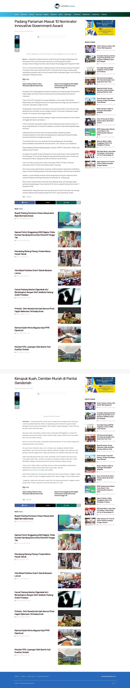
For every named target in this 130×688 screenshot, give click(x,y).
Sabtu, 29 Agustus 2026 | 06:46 (106, 84)
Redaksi (17, 676)
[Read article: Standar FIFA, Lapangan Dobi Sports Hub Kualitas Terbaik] (69, 354)
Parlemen (77, 14)
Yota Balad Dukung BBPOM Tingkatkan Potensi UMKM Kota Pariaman (105, 69)
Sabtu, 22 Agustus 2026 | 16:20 (106, 137)
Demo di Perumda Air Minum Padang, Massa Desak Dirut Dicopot (105, 120)
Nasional (54, 14)
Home (17, 14)
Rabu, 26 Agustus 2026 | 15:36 (106, 94)
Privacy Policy (31, 676)
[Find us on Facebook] (112, 683)
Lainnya (104, 14)
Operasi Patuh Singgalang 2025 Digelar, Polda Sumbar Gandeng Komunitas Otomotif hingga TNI (66, 85)
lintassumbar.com (34, 470)
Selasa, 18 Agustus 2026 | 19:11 (106, 167)
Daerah (31, 14)
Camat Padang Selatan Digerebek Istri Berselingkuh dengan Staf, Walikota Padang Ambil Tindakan (34, 292)
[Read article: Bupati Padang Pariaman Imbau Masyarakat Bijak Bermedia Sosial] (69, 220)
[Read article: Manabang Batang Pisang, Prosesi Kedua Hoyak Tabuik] (69, 258)
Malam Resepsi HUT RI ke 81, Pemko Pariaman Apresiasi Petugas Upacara (105, 163)
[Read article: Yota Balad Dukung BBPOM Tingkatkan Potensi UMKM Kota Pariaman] (90, 71)
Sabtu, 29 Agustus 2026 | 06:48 (106, 74)
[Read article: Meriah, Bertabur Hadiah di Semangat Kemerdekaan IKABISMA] (90, 112)
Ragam (46, 14)
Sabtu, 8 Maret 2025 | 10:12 (22, 352)
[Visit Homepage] (65, 6)
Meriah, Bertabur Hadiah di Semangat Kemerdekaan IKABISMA (105, 110)
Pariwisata (95, 14)
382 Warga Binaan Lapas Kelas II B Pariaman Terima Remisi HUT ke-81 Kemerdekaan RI (106, 153)
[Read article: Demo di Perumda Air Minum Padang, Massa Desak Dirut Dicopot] (90, 122)
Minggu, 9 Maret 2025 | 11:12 (23, 314)
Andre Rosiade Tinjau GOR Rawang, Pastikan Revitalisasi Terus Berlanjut (106, 100)
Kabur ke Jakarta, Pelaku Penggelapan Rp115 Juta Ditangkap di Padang (104, 143)
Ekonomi (39, 14)
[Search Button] (114, 14)
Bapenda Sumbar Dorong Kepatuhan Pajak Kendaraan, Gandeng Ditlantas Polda (105, 90)
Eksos (61, 14)
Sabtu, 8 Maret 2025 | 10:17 (22, 333)
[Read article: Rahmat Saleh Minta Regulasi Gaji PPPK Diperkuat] (69, 334)
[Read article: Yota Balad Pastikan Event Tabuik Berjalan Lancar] (69, 277)
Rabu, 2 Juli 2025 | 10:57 (21, 256)
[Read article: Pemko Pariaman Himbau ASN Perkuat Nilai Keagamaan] (90, 49)
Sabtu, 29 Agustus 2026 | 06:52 (106, 50)
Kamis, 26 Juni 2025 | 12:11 (22, 276)
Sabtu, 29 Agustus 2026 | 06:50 (106, 63)
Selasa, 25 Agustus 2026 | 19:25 (106, 104)
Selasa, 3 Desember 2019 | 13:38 (24, 31)
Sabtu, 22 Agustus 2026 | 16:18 (106, 147)
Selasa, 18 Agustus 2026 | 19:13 (106, 157)
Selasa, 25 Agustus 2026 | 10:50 (106, 125)
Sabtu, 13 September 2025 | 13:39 (24, 218)
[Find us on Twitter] (114, 683)
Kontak (23, 676)
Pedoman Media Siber (43, 676)
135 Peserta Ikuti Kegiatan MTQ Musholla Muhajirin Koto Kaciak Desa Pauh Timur (105, 80)
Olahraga (67, 14)
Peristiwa (24, 14)
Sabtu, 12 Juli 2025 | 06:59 (22, 240)
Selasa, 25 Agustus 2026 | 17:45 (106, 114)
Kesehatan (86, 14)
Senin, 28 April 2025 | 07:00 (22, 297)
